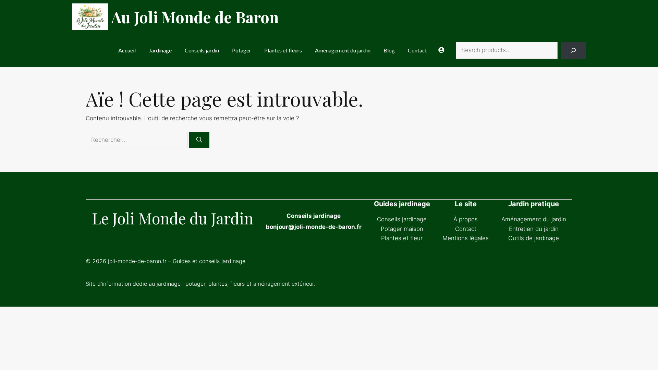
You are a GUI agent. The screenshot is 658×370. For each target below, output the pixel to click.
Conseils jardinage (402, 219)
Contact (417, 50)
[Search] (573, 50)
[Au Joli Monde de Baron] (90, 17)
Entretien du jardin (534, 228)
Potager (241, 50)
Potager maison (402, 228)
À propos (465, 219)
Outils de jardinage (533, 238)
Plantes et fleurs (283, 50)
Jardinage (160, 50)
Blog (389, 50)
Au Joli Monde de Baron (195, 17)
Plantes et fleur (402, 238)
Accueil (127, 50)
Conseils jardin (202, 50)
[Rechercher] (199, 140)
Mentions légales (465, 238)
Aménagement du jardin (342, 50)
